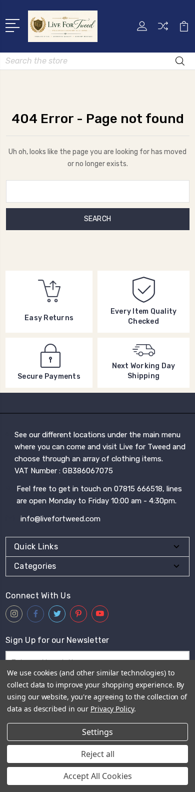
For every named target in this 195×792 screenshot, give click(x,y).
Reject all (97, 753)
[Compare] (163, 29)
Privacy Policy (112, 708)
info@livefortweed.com (60, 518)
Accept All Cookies (98, 775)
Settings (97, 731)
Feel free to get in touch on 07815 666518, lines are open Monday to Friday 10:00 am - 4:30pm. (99, 494)
